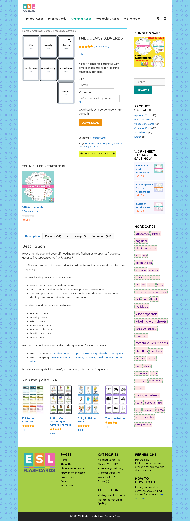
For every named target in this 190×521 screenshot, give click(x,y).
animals (155, 233)
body (145, 256)
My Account (67, 485)
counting (155, 277)
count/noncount (142, 277)
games (145, 299)
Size (81, 79)
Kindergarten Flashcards (111, 495)
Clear (81, 102)
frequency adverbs (112, 143)
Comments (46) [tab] (101, 236)
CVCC (143, 285)
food (137, 299)
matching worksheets (151, 343)
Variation (85, 92)
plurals (147, 366)
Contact (65, 481)
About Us (66, 464)
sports (138, 402)
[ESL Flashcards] (30, 7)
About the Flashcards (72, 468)
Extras (137, 136)
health (154, 299)
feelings (160, 285)
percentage (85, 146)
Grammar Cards (81, 18)
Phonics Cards (57, 18)
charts (98, 143)
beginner (141, 241)
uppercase (148, 410)
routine (95, 146)
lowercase (141, 335)
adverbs (89, 143)
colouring (153, 270)
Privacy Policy (68, 477)
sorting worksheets (147, 395)
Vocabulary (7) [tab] (76, 236)
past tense (140, 358)
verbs (160, 410)
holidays (141, 306)
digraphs (151, 285)
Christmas (140, 269)
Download (90, 122)
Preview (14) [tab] (53, 236)
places (138, 366)
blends (137, 256)
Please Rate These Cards (97, 153)
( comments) (101, 46)
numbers (156, 351)
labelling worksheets (151, 321)
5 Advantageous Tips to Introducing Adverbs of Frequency (89, 353)
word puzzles (144, 417)
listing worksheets (146, 328)
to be (138, 410)
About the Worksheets (73, 472)
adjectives (142, 233)
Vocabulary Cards (107, 18)
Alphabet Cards (33, 18)
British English (143, 262)
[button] (69, 40)
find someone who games (151, 291)
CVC (137, 285)
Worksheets (132, 18)
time (160, 402)
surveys (150, 402)
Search (143, 90)
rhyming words (141, 373)
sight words (139, 388)
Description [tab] (32, 236)
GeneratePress (112, 516)
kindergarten (146, 314)
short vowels (155, 380)
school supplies (141, 381)
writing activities (143, 424)
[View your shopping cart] (158, 18)
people (152, 358)
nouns (141, 350)
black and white (145, 248)
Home (25, 30)
